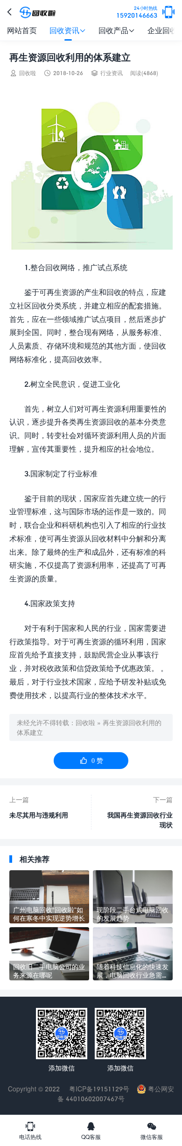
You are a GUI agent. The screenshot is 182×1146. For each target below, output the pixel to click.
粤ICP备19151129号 (98, 1089)
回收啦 (85, 723)
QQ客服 (91, 1130)
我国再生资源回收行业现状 (140, 820)
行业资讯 (111, 73)
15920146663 (136, 12)
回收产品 (116, 30)
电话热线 (30, 1130)
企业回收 (162, 30)
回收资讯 (67, 30)
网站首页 (22, 30)
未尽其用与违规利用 (38, 815)
